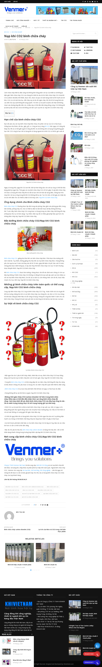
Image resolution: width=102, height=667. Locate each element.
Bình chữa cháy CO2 (11, 206)
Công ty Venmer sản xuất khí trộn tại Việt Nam (84, 87)
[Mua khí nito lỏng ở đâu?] (6, 662)
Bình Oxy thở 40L (77, 124)
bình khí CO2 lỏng (42, 465)
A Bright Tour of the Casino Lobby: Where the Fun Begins (77, 205)
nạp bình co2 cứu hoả (11, 497)
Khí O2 (85, 300)
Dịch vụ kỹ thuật (85, 264)
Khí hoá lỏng (85, 292)
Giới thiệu (7, 1)
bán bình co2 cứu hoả (11, 487)
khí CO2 (47, 126)
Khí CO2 (6, 32)
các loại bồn (27, 470)
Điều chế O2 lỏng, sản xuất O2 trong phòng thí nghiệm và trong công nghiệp (91, 161)
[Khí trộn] (77, 148)
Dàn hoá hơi (85, 259)
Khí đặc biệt (85, 287)
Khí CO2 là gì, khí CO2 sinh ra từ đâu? (90, 135)
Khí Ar (85, 268)
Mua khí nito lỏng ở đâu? (22, 660)
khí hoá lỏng (35, 470)
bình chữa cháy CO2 (13, 272)
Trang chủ (10, 20)
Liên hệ (15, 1)
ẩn (12, 113)
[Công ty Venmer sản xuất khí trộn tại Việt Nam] (84, 75)
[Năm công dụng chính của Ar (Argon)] (6, 641)
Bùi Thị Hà (13, 39)
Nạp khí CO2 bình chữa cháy (48, 197)
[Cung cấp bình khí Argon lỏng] (6, 652)
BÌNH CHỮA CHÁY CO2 (52, 487)
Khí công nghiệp (23, 20)
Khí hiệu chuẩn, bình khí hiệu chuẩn (90, 100)
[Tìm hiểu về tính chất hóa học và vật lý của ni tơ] (77, 115)
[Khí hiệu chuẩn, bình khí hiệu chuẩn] (77, 101)
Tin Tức (64, 20)
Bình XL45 (85, 251)
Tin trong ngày (76, 20)
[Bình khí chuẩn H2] (50, 552)
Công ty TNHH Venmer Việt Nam (14, 465)
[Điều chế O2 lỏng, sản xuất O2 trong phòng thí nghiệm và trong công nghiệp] (77, 160)
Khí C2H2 (85, 272)
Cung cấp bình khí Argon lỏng (22, 651)
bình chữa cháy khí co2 (12, 490)
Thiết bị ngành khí (49, 20)
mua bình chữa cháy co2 (45, 490)
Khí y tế (36, 20)
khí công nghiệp (45, 470)
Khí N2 (85, 296)
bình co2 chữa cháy (28, 490)
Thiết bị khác (85, 309)
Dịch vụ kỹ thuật (12, 26)
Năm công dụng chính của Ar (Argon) (21, 640)
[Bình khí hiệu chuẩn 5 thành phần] (19, 552)
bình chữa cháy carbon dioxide (32, 430)
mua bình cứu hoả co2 (12, 493)
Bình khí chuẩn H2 (50, 565)
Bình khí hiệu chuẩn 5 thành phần (19, 565)
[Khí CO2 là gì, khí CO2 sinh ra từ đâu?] (77, 136)
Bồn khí (85, 255)
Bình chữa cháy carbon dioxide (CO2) (32, 487)
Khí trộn (87, 145)
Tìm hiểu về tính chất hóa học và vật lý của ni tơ (90, 114)
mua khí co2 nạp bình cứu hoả (31, 493)
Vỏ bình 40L (85, 326)
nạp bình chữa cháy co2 (50, 493)
